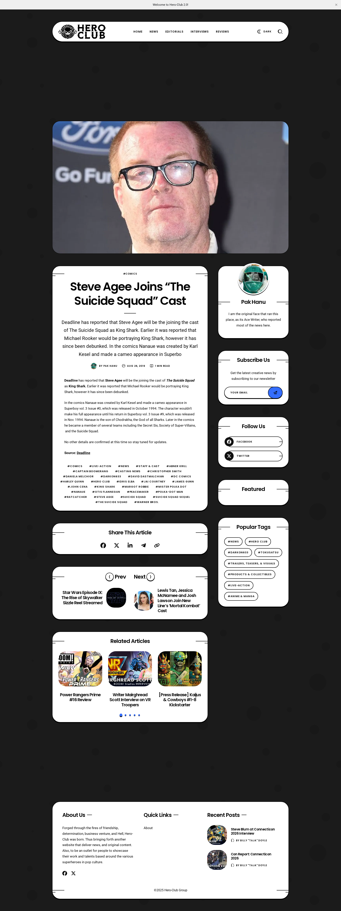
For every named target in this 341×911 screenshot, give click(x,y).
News (154, 32)
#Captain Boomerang (90, 471)
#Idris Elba (125, 481)
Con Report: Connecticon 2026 (251, 856)
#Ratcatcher (75, 497)
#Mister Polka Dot (171, 487)
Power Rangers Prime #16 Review (80, 697)
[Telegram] (143, 545)
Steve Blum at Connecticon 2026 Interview (253, 831)
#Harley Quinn (72, 481)
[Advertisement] (170, 81)
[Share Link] (157, 545)
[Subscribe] (275, 393)
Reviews (222, 32)
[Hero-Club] (82, 31)
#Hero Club (100, 481)
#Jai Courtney (153, 481)
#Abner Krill (176, 466)
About (148, 828)
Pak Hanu (110, 366)
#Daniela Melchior (78, 476)
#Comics (130, 273)
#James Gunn (183, 481)
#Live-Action (100, 466)
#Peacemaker (138, 492)
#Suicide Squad (133, 497)
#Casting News (128, 471)
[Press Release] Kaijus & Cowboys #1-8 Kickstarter (180, 700)
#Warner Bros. (146, 502)
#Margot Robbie (135, 487)
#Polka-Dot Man (169, 492)
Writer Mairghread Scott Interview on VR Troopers (130, 700)
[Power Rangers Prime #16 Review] (80, 668)
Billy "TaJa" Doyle (253, 840)
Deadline (83, 453)
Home (137, 32)
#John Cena (77, 487)
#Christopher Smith (164, 471)
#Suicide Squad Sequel (171, 497)
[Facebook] (103, 545)
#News (123, 466)
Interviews (200, 32)
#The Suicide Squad (111, 502)
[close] (336, 5)
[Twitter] (116, 545)
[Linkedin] (130, 545)
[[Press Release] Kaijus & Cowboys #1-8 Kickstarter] (180, 668)
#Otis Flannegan (106, 492)
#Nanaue (78, 492)
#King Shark (104, 487)
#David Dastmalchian (146, 476)
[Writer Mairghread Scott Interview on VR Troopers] (130, 668)
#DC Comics (181, 476)
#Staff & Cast (148, 466)
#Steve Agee (104, 497)
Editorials (174, 32)
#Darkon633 (110, 476)
